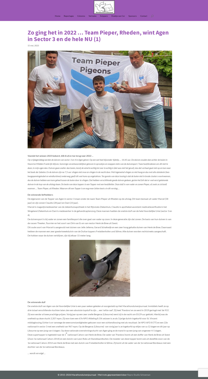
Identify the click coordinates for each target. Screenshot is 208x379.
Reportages (69, 16)
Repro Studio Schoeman (138, 374)
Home (57, 16)
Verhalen (93, 16)
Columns (81, 16)
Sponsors (132, 16)
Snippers (104, 16)
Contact (143, 16)
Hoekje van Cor (118, 16)
